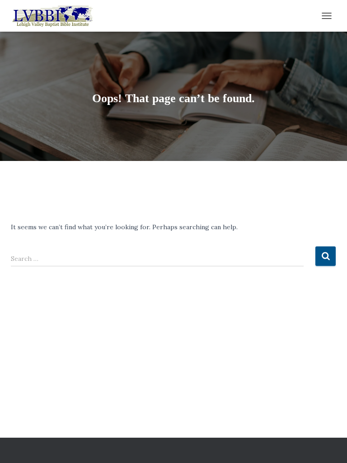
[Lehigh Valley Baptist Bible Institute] (56, 16)
